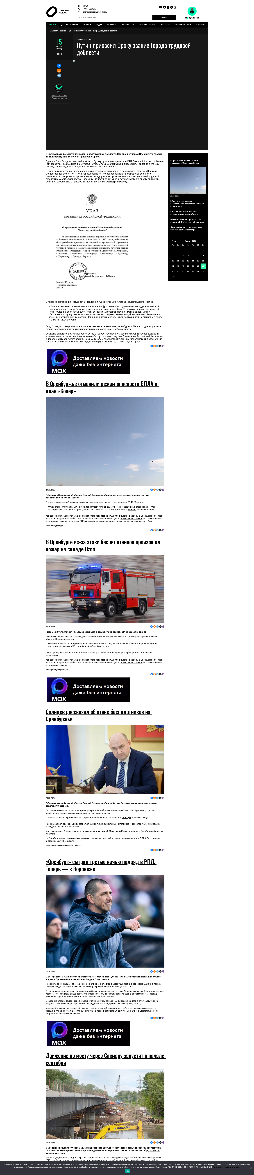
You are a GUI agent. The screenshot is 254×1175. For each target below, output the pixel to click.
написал (132, 509)
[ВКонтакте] (59, 66)
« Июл (173, 241)
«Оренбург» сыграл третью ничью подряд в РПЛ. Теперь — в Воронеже (101, 865)
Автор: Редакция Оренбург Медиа (59, 97)
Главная (53, 31)
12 (183, 261)
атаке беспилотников (131, 518)
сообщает (154, 1150)
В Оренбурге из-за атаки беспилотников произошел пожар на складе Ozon (104, 545)
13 (188, 261)
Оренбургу (112, 181)
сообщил (83, 646)
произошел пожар (95, 521)
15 (198, 261)
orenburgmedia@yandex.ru (95, 12)
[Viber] (163, 346)
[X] (160, 346)
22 (198, 266)
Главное (62, 31)
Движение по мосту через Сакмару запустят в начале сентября (106, 1059)
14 (193, 261)
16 (203, 261)
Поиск (164, 18)
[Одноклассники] (59, 71)
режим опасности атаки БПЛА (97, 516)
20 (188, 266)
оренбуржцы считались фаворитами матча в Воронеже (114, 984)
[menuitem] (52, 25)
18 (178, 266)
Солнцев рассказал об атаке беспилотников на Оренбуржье (99, 715)
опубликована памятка (77, 838)
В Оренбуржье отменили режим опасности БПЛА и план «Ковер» (102, 387)
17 (173, 266)
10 (173, 261)
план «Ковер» (122, 516)
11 (178, 261)
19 (183, 266)
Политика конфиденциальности (226, 1167)
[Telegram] (59, 75)
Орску (123, 181)
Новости (87, 39)
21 (193, 266)
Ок (127, 1171)
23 (203, 266)
